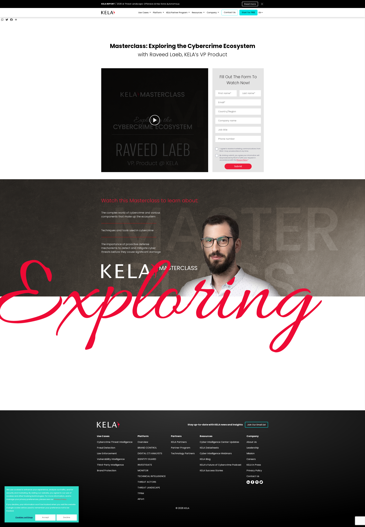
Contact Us (253, 476)
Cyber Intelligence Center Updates (219, 442)
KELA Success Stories (211, 470)
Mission (251, 453)
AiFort (141, 499)
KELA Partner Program (177, 12)
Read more (250, 4)
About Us (252, 442)
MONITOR (143, 470)
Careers (251, 459)
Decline (66, 517)
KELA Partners (179, 442)
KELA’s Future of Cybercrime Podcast (220, 464)
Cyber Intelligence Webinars (216, 453)
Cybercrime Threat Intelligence (114, 442)
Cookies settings (24, 517)
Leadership (253, 447)
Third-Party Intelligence (110, 464)
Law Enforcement (107, 453)
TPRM (141, 493)
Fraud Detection (106, 447)
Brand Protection (106, 470)
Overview (143, 442)
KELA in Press (254, 464)
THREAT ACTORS (147, 482)
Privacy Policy (60, 499)
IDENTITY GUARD (147, 459)
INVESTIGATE (145, 464)
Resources (197, 12)
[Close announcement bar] (262, 4)
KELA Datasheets (209, 447)
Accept (45, 517)
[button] (108, 425)
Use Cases (143, 12)
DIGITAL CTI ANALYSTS (150, 453)
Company (212, 12)
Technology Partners (183, 453)
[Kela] (108, 12)
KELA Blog (205, 459)
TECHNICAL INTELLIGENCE (152, 476)
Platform (157, 12)
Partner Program (180, 447)
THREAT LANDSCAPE (149, 487)
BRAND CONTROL (147, 447)
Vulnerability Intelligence (111, 459)
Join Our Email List (256, 424)
